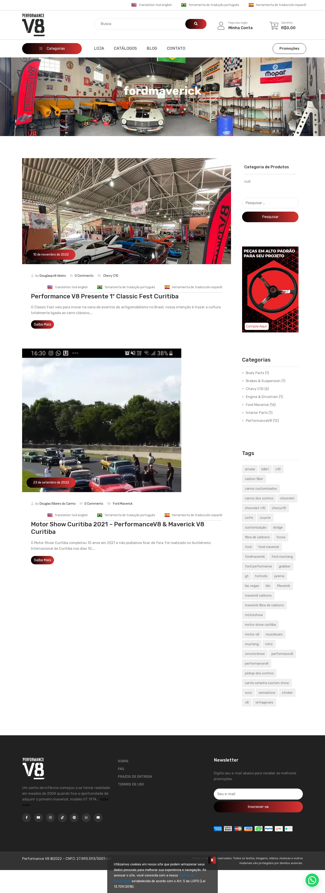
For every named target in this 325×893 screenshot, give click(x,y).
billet (265, 469)
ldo (268, 586)
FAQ (121, 769)
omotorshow (255, 654)
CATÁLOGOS (125, 48)
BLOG (152, 48)
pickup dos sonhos (259, 673)
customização (255, 527)
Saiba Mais (42, 324)
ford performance (258, 566)
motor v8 (252, 634)
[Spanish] (251, 5)
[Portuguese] (183, 5)
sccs (248, 693)
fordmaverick (255, 557)
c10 (278, 469)
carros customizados (261, 489)
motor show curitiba (260, 625)
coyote (265, 518)
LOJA (99, 48)
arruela (250, 469)
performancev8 (256, 663)
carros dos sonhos (259, 498)
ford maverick (268, 547)
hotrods (261, 576)
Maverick (283, 586)
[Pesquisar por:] (270, 203)
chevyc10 (279, 508)
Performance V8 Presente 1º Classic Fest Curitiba (105, 296)
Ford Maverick (123, 504)
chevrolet (287, 498)
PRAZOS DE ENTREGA (135, 777)
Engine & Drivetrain (262, 397)
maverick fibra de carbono (264, 605)
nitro (269, 644)
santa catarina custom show (267, 683)
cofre (249, 518)
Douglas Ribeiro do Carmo (58, 504)
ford (248, 547)
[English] (134, 5)
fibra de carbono (257, 537)
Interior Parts (257, 413)
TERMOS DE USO (131, 784)
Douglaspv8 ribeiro (53, 276)
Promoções (289, 48)
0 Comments (84, 276)
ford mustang (282, 557)
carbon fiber (254, 479)
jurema (279, 576)
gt (247, 576)
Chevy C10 (110, 276)
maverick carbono (258, 595)
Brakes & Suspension (263, 381)
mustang (252, 644)
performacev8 (282, 654)
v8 (247, 702)
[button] (312, 880)
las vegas (252, 586)
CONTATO (176, 48)
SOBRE (123, 761)
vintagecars (264, 702)
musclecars (274, 634)
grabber (285, 566)
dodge (278, 527)
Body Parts (255, 373)
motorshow (254, 615)
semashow (267, 693)
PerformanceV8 (259, 421)
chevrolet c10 (255, 508)
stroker (287, 693)
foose (280, 537)
